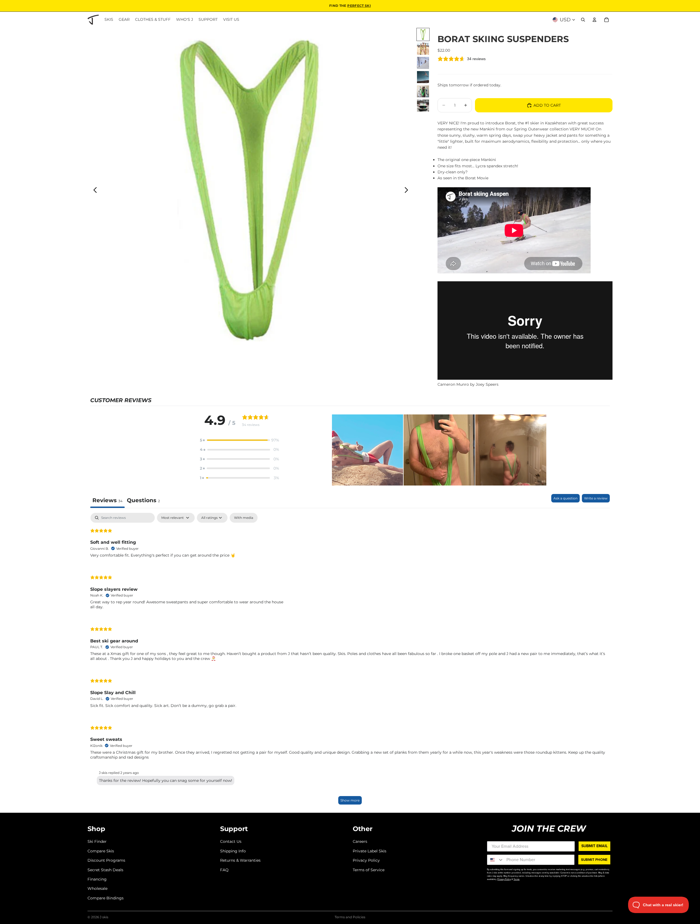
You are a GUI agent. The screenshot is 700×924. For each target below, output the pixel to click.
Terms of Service (368, 869)
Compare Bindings (106, 898)
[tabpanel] (350, 661)
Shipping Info (233, 851)
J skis (104, 917)
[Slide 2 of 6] (423, 49)
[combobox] (495, 860)
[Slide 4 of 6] (423, 77)
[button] (239, 440)
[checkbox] (244, 518)
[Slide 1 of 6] (423, 34)
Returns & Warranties (240, 860)
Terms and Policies (350, 917)
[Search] (583, 20)
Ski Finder (97, 841)
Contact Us (230, 841)
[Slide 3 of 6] (423, 63)
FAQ (224, 869)
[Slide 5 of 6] (423, 91)
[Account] (594, 20)
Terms (517, 879)
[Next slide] (408, 191)
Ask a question (565, 498)
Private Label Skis (369, 851)
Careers (360, 841)
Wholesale (97, 888)
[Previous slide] (94, 191)
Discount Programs (106, 860)
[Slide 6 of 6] (423, 106)
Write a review (596, 498)
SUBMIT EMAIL (594, 846)
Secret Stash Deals (105, 869)
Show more (350, 800)
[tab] (143, 501)
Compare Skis (101, 851)
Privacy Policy (366, 860)
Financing (97, 879)
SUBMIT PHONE (594, 859)
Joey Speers (487, 384)
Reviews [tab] (107, 500)
